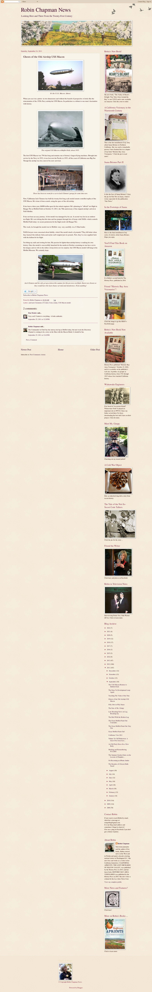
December (112, 671)
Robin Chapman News (46, 9)
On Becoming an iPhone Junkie (118, 760)
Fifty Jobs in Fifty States (116, 704)
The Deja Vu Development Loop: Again (119, 691)
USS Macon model (64, 303)
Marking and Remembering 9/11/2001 (117, 750)
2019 (108, 638)
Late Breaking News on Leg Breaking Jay (117, 712)
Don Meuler (32, 313)
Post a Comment (31, 340)
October (112, 678)
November (112, 674)
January (112, 796)
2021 (108, 631)
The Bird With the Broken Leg (118, 717)
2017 (108, 646)
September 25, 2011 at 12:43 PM (39, 335)
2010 (108, 800)
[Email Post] (54, 300)
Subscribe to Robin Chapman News (35, 295)
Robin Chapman (34, 326)
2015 (108, 653)
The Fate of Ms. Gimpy (116, 708)
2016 (108, 649)
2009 (108, 804)
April (111, 785)
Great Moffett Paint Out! (116, 731)
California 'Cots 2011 (115, 735)
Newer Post (26, 349)
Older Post (95, 349)
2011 (108, 667)
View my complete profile (113, 882)
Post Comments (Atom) (37, 354)
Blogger (79, 987)
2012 (108, 664)
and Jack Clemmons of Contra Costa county (43, 303)
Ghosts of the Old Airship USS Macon (118, 700)
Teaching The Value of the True (119, 695)
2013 (108, 660)
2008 (108, 807)
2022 (108, 628)
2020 (108, 635)
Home (61, 349)
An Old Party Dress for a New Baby (118, 745)
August (111, 770)
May (110, 781)
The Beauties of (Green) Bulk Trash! (118, 765)
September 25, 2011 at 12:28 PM (39, 319)
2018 (108, 642)
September (112, 681)
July (110, 774)
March (111, 788)
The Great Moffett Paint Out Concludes (117, 721)
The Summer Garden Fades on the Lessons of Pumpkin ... (119, 756)
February (112, 792)
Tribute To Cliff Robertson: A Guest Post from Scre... (118, 739)
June (110, 777)
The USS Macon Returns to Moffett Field (117, 685)
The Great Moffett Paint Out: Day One (119, 727)
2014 (108, 657)
